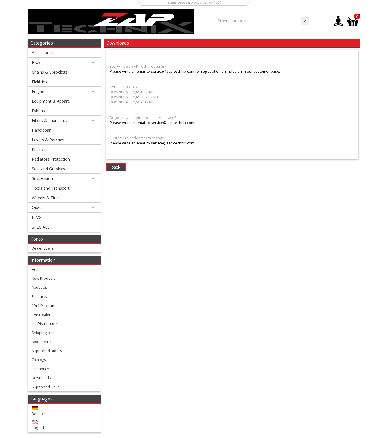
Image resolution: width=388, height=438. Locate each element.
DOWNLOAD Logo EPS (128, 96)
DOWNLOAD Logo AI (126, 102)
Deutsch (39, 413)
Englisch (38, 427)
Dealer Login (42, 248)
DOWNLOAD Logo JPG (128, 91)
